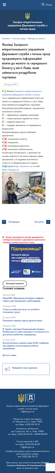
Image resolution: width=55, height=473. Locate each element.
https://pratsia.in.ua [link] (23, 166)
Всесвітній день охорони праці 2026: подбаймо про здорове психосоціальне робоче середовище (26, 346)
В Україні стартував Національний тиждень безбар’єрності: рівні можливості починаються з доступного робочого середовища (26, 332)
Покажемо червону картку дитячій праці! (22, 321)
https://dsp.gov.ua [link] (10, 170)
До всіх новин (9, 355)
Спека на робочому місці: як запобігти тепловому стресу (21, 310)
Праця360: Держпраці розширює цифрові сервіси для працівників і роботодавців (23, 299)
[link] (22, 94)
